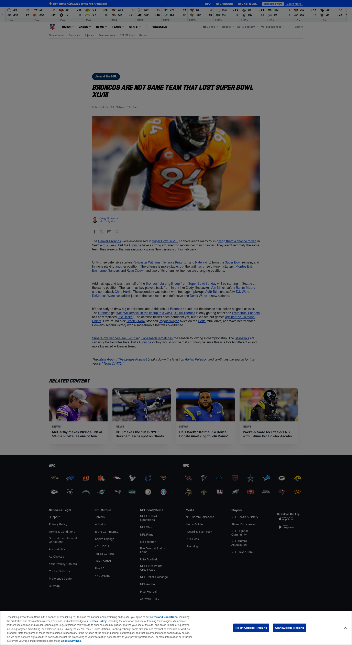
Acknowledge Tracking (289, 627)
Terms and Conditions (164, 617)
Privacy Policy (98, 621)
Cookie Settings (71, 640)
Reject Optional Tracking (251, 627)
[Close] (345, 627)
